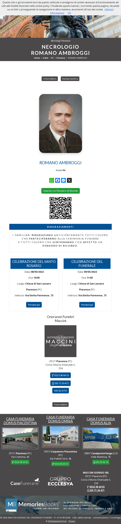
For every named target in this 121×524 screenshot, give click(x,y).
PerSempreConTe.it (57, 521)
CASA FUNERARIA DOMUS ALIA (101, 421)
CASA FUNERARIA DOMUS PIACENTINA (20, 421)
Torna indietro (50, 78)
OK (69, 13)
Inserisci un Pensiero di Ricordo (60, 190)
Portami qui (34, 304)
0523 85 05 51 (61, 463)
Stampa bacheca (70, 78)
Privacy (71, 521)
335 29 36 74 (101, 462)
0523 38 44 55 (61, 375)
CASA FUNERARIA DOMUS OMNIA (60, 419)
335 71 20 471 (61, 383)
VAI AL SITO (60, 390)
